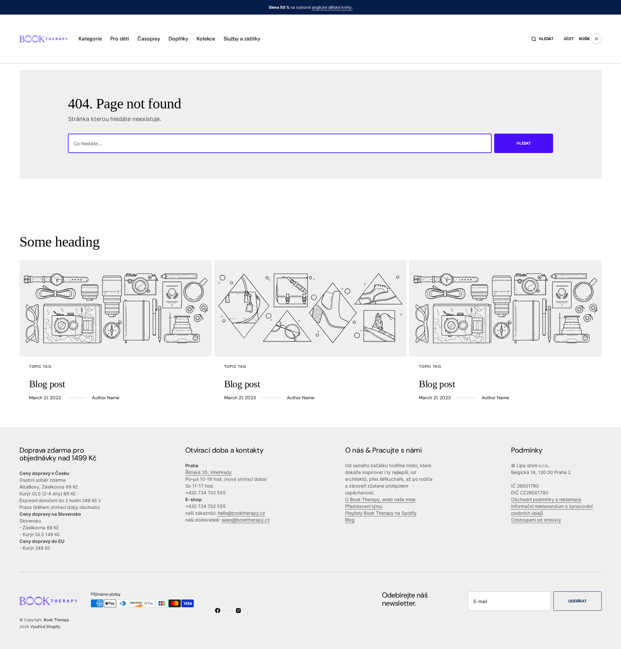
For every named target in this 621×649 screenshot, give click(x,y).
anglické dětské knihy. (332, 7)
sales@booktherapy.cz (246, 519)
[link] (115, 308)
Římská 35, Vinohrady (208, 472)
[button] (542, 39)
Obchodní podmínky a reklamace (546, 499)
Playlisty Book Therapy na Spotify (381, 513)
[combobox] (280, 143)
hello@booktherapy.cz (241, 513)
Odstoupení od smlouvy (536, 519)
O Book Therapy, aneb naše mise (380, 499)
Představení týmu (363, 506)
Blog (349, 519)
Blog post (47, 384)
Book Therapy (56, 619)
